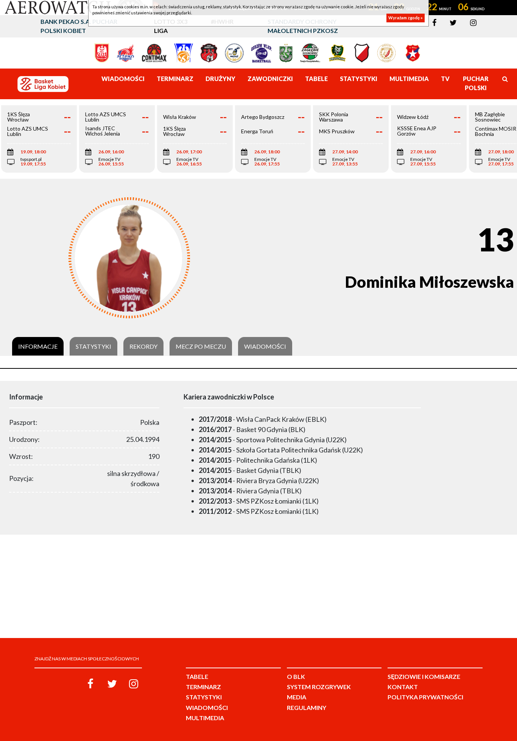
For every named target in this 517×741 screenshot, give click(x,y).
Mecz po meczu (201, 346)
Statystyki (93, 346)
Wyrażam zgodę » (405, 18)
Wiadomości (265, 346)
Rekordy (143, 346)
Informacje (38, 346)
